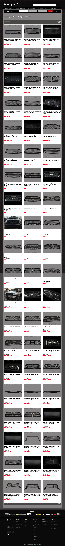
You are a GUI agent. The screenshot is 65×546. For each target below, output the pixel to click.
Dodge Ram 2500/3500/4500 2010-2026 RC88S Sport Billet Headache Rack (32, 447)
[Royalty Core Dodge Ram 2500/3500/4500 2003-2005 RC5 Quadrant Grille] (52, 318)
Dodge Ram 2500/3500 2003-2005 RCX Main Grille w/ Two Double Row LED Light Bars (51, 352)
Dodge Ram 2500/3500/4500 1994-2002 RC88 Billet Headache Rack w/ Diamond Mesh (32, 495)
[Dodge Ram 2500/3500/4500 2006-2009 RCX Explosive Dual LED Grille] (13, 366)
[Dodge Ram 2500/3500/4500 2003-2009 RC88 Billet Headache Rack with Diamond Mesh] (52, 486)
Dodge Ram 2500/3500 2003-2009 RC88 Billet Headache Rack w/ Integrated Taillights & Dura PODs (12, 495)
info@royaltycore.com (54, 522)
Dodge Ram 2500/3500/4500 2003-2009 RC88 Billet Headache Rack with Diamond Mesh (51, 495)
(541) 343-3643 (53, 521)
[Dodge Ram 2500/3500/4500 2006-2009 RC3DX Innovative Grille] (52, 294)
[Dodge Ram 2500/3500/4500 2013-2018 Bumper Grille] (52, 390)
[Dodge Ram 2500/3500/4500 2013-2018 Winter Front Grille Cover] (32, 462)
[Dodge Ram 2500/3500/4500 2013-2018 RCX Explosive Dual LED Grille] (52, 366)
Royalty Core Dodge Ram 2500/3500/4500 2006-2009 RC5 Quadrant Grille (12, 352)
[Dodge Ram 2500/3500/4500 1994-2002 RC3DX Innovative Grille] (13, 294)
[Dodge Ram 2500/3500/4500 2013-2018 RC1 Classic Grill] (52, 438)
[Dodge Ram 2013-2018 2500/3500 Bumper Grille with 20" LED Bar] (13, 390)
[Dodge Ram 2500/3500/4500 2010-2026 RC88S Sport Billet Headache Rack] (32, 438)
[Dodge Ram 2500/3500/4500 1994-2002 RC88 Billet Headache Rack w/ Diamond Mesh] (32, 486)
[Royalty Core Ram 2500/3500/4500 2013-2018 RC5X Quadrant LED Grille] (32, 342)
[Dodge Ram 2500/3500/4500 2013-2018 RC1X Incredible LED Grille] (13, 462)
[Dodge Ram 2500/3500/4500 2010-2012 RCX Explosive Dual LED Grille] (32, 366)
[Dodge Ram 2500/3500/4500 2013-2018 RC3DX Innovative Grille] (32, 318)
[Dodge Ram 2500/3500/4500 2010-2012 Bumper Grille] (32, 390)
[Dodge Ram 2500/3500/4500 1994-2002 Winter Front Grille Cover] (52, 414)
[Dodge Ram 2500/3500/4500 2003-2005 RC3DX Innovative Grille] (32, 294)
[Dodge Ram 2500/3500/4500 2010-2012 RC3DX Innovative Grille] (13, 318)
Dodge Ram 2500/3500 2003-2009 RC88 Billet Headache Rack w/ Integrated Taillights (51, 471)
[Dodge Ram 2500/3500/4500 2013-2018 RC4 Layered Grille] (13, 414)
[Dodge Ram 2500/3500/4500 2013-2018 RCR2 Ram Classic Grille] (32, 414)
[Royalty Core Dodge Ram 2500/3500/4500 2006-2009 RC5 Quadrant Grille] (13, 342)
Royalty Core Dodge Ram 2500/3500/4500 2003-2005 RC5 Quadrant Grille (50, 328)
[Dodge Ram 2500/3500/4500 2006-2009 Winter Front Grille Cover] (13, 438)
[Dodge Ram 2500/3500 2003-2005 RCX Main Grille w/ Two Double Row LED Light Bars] (52, 342)
